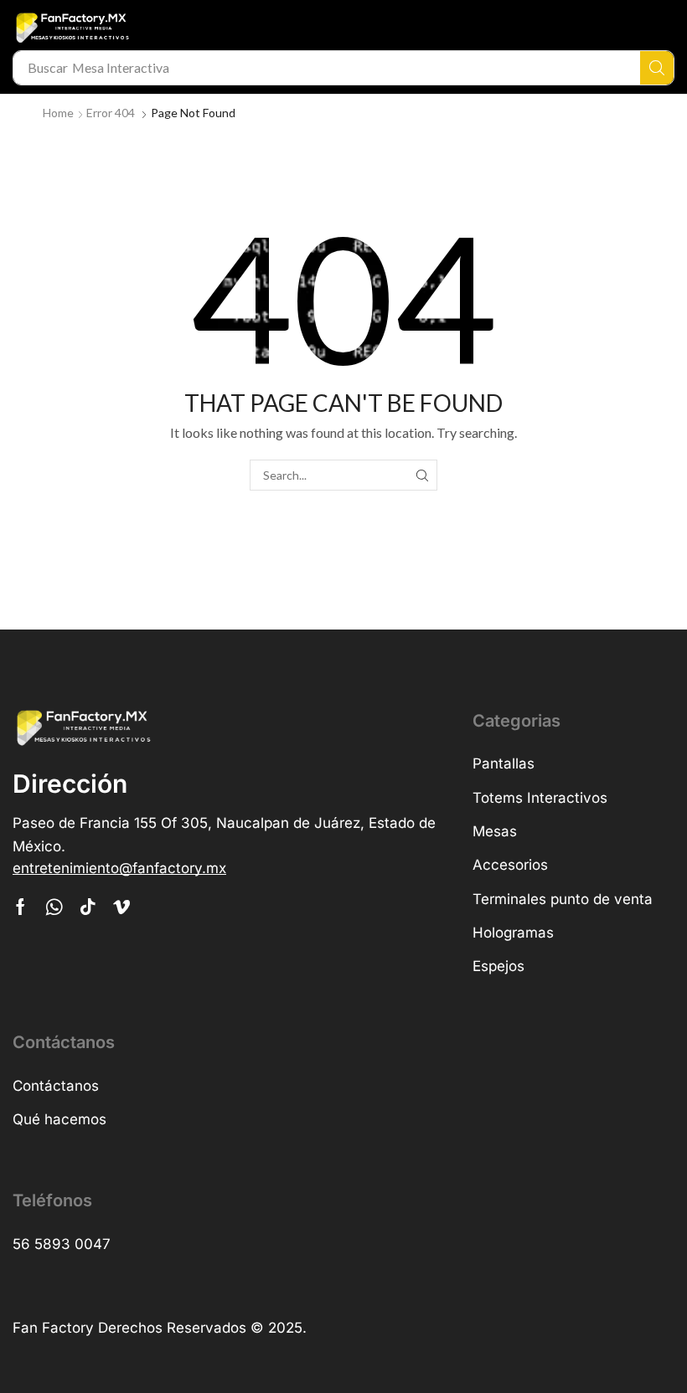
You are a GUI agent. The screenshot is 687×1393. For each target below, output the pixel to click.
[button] (119, 868)
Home (58, 112)
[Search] (657, 68)
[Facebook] (20, 906)
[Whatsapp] (54, 906)
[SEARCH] (421, 475)
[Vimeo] (121, 906)
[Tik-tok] (88, 906)
